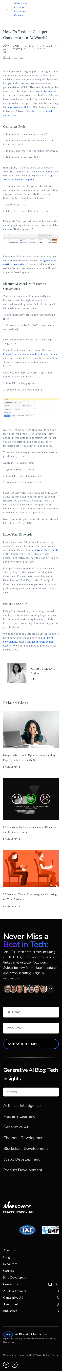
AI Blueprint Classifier (28, 1334)
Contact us (10, 1284)
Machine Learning (19, 1116)
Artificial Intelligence (22, 1105)
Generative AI (15, 1127)
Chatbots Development (24, 1137)
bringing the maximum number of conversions (30, 354)
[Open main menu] (6, 10)
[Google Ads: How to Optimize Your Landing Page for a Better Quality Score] (31, 747)
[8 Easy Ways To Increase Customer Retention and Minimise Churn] (31, 819)
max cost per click (18, 107)
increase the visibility (46, 550)
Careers (8, 1270)
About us (9, 1250)
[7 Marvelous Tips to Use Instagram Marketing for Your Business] (31, 886)
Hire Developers (14, 1277)
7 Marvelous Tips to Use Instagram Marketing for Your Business (30, 897)
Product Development (22, 1170)
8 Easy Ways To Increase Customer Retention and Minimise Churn (30, 830)
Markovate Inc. (10, 1355)
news (14, 973)
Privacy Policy (42, 1355)
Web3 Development (21, 1159)
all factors (46, 91)
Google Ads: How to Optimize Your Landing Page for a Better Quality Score (29, 757)
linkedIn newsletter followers (25, 962)
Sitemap (54, 1355)
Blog (6, 1257)
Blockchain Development (25, 1148)
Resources (10, 1264)
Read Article (12, 767)
